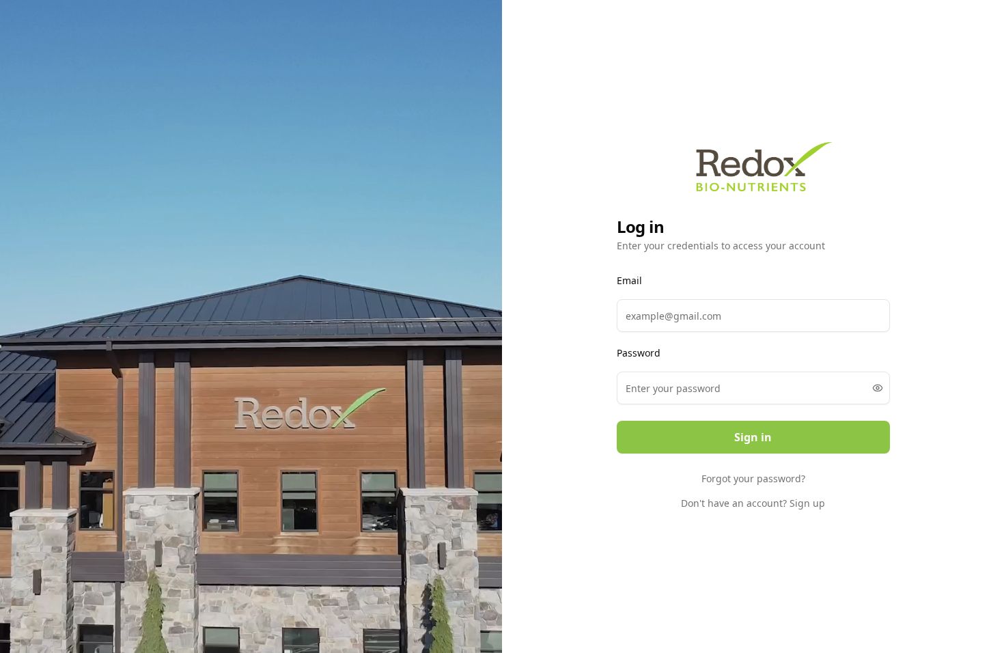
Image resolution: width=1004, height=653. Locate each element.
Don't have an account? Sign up (753, 503)
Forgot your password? (753, 478)
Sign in (753, 437)
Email (629, 281)
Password (638, 353)
